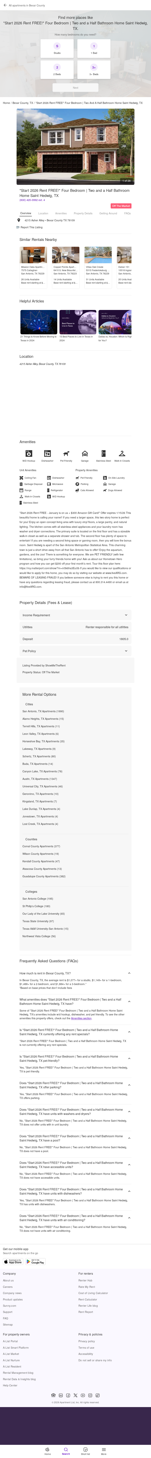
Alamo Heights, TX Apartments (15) (43, 718)
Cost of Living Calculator (93, 1293)
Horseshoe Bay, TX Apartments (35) (43, 741)
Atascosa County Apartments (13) (42, 869)
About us (8, 1280)
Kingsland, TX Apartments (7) (39, 801)
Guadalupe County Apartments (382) (44, 876)
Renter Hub (85, 1280)
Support (8, 1312)
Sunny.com (9, 1305)
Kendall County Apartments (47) (41, 861)
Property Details (83, 213)
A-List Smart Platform (16, 1347)
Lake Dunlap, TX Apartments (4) (41, 809)
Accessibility (85, 1354)
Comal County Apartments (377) (41, 846)
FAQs (127, 213)
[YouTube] (83, 1395)
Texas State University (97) (38, 921)
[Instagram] (90, 1395)
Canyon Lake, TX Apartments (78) (42, 771)
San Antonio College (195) (37, 898)
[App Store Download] (13, 1262)
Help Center (10, 1385)
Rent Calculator (87, 1299)
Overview (25, 213)
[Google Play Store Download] (35, 1262)
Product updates (13, 1299)
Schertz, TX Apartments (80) (39, 756)
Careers (8, 1287)
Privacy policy (86, 1341)
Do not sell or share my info (95, 1360)
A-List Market (11, 1354)
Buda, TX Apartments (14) (37, 764)
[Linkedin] (61, 1395)
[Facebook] (68, 1395)
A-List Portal (10, 1341)
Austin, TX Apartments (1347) (39, 779)
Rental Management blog (18, 1372)
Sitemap (8, 1324)
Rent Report (85, 1312)
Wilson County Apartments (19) (40, 853)
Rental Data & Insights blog (19, 1379)
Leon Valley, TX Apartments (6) (40, 734)
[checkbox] (57, 48)
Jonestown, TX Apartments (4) (40, 816)
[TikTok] (97, 1395)
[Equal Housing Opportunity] (53, 1395)
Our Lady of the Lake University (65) (43, 913)
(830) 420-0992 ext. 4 (32, 200)
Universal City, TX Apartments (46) (42, 786)
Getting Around (108, 213)
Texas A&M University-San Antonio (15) (45, 928)
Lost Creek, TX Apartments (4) (40, 824)
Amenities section (81, 1018)
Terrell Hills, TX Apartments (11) (41, 726)
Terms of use (86, 1347)
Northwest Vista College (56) (39, 936)
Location (43, 213)
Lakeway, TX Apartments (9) (39, 749)
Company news (12, 1293)
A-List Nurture (11, 1360)
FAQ (5, 1318)
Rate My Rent (86, 1287)
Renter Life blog (88, 1305)
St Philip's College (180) (36, 906)
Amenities (61, 213)
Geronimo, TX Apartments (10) (40, 794)
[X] (75, 1395)
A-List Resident (12, 1366)
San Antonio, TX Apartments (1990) (43, 711)
